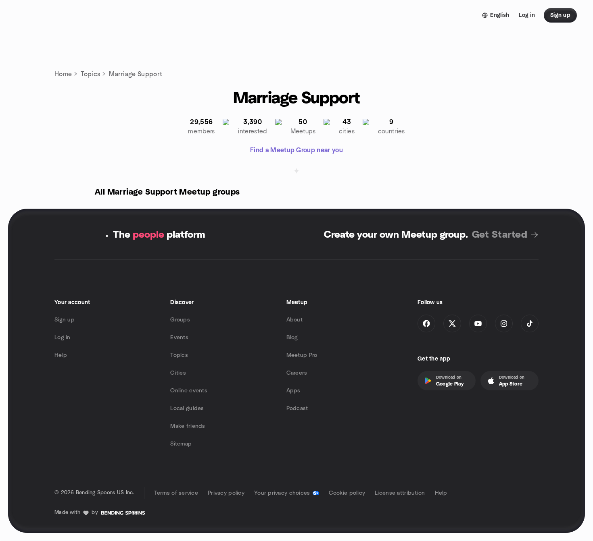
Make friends (187, 426)
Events (179, 337)
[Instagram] (504, 323)
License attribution (400, 493)
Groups (180, 320)
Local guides (187, 408)
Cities (178, 373)
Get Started (499, 235)
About (294, 320)
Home (63, 74)
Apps (293, 391)
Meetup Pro (301, 355)
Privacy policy (226, 493)
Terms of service (176, 493)
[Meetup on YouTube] (478, 323)
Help (60, 355)
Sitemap (181, 444)
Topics (90, 74)
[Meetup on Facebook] (426, 323)
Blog (292, 337)
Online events (188, 391)
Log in (62, 337)
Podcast (297, 408)
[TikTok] (530, 323)
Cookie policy (347, 493)
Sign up (64, 320)
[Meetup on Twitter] (452, 323)
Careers (296, 373)
